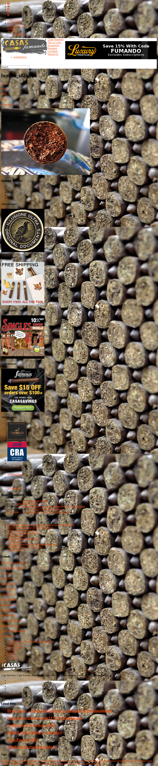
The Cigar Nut (8, 589)
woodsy (54, 763)
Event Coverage (15, 647)
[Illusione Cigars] (22, 251)
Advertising (19, 34)
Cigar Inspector (8, 583)
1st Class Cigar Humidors (13, 562)
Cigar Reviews (14, 20)
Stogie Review (8, 615)
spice (79, 761)
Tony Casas (13, 512)
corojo (78, 763)
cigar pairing (33, 761)
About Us (12, 31)
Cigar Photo (7, 594)
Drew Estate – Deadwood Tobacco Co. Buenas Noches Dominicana (40, 525)
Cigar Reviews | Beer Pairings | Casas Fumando (30, 641)
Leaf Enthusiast (8, 599)
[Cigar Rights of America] (17, 460)
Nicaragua (64, 761)
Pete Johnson (29, 763)
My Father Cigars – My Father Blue (24, 547)
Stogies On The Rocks (12, 620)
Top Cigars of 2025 (16, 541)
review (72, 763)
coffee (107, 761)
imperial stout (46, 763)
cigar (74, 761)
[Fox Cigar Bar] (22, 304)
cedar (70, 761)
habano (60, 763)
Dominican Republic (117, 761)
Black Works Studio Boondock (22, 538)
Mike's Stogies (8, 604)
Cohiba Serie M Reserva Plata (22, 530)
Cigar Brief (6, 573)
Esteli (128, 761)
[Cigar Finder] (17, 440)
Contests (11, 28)
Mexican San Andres (93, 763)
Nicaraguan (15, 761)
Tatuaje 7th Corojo (16, 550)
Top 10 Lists (13, 23)
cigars (83, 763)
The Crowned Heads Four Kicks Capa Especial (46, 512)
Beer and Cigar (54, 761)
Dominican (85, 761)
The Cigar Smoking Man (13, 631)
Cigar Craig (7, 578)
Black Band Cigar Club (12, 567)
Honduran (5, 763)
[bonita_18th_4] (45, 174)
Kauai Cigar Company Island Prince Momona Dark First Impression (52, 506)
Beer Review (43, 761)
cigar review (5, 761)
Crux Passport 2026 (17, 536)
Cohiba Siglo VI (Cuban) (27, 503)
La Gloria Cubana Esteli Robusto (45, 509)
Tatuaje (21, 763)
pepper (149, 761)
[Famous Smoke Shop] (22, 411)
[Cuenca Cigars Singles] (22, 357)
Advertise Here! (15, 474)
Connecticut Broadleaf (138, 761)
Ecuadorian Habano (97, 761)
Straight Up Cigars (10, 625)
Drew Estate (13, 763)
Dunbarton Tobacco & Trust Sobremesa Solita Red (32, 544)
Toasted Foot (7, 636)
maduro (37, 763)
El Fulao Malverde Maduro (34, 501)
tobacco (66, 763)
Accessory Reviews (17, 25)
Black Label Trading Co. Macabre (24, 533)
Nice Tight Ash (8, 610)
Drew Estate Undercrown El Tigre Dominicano (30, 527)
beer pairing (24, 761)
